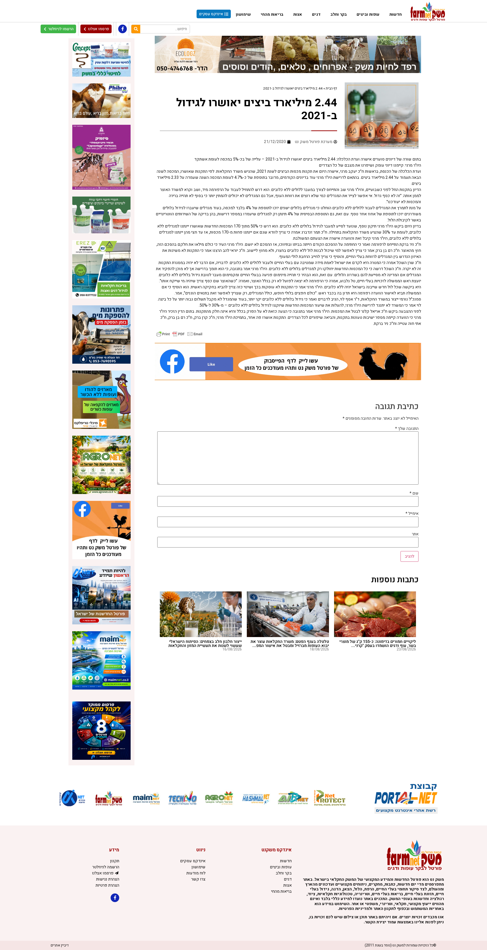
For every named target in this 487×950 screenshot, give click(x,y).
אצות (297, 14)
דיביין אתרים (60, 945)
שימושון (243, 14)
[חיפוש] (135, 29)
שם (414, 493)
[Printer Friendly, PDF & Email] (179, 334)
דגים (316, 14)
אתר (415, 534)
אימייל (412, 514)
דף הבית (331, 88)
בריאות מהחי (272, 14)
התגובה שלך (407, 429)
